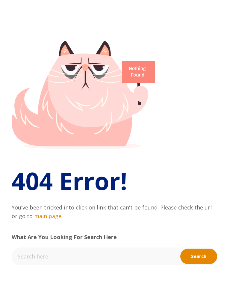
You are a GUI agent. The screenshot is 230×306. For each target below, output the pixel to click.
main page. (48, 216)
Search (198, 256)
